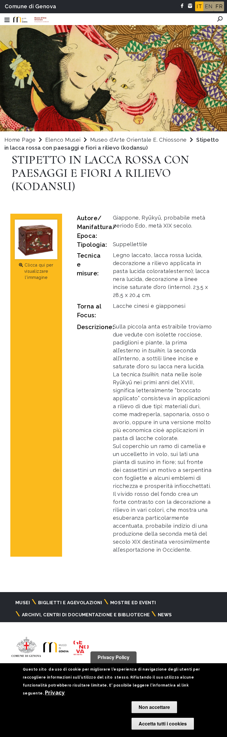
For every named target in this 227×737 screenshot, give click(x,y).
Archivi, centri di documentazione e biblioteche (86, 614)
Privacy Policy (113, 657)
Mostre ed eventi (133, 602)
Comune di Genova (30, 6)
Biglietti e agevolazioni (70, 602)
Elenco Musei (63, 140)
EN (209, 6)
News (165, 614)
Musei (22, 602)
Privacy (55, 692)
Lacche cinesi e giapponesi (149, 306)
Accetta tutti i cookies (163, 723)
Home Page (19, 140)
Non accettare (154, 707)
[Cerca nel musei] (220, 19)
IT (199, 6)
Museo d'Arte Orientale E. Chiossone (139, 140)
